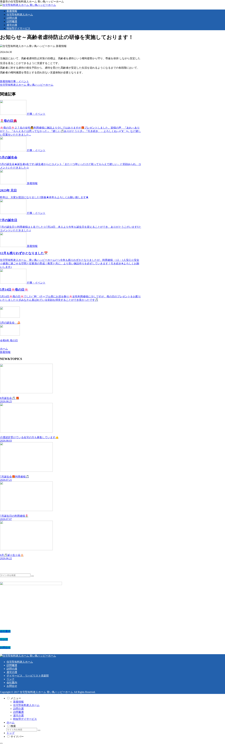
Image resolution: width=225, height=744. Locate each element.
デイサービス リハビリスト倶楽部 (28, 675)
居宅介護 (12, 672)
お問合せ (5, 647)
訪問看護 (12, 665)
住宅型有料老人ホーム (20, 661)
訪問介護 (12, 668)
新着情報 (5, 81)
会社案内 (5, 631)
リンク (4, 639)
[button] (32, 576)
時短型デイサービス (25, 719)
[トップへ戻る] (1, 743)
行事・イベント (20, 81)
